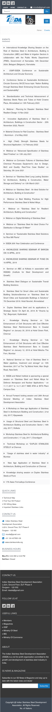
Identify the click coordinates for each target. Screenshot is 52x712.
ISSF (6, 627)
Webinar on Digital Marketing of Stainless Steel (25, 218)
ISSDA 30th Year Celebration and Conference (25, 243)
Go (47, 11)
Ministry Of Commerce (13, 637)
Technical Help (9, 497)
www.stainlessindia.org (14, 542)
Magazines (8, 623)
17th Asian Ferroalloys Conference (20, 482)
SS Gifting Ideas (9, 504)
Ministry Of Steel (10, 630)
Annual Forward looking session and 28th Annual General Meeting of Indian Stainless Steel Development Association (26, 399)
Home (39, 30)
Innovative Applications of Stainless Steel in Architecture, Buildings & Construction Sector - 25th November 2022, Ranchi (26, 122)
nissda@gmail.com (41, 7)
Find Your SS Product (11, 501)
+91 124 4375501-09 (13, 538)
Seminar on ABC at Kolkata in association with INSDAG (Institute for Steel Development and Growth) (26, 272)
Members (8, 620)
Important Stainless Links (13, 507)
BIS (5, 633)
